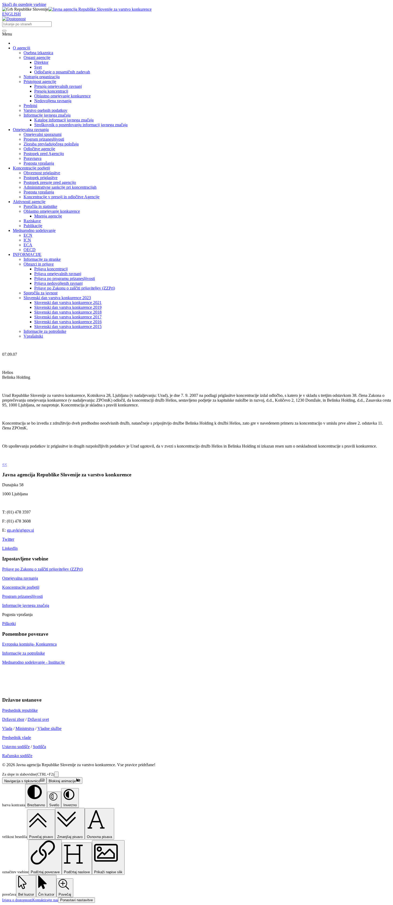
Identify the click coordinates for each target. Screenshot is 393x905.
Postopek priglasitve (40, 177)
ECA (28, 245)
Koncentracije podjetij (31, 168)
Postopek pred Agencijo (44, 153)
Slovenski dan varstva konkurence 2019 (68, 307)
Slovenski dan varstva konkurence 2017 (68, 317)
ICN (27, 240)
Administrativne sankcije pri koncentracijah (60, 187)
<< (4, 464)
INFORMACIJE (27, 254)
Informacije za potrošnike (45, 331)
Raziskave (32, 221)
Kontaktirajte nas (45, 900)
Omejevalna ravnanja (31, 129)
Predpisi (30, 105)
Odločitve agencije (39, 149)
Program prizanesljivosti (44, 139)
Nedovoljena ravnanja (52, 100)
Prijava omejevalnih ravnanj (57, 273)
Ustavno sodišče (16, 746)
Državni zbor (13, 719)
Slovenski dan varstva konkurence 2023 (57, 297)
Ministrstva (25, 728)
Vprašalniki (33, 336)
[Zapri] (56, 774)
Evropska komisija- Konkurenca (29, 644)
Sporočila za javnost (40, 293)
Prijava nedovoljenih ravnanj (58, 283)
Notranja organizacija (42, 76)
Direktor (41, 62)
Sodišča (39, 746)
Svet (38, 67)
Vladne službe (49, 728)
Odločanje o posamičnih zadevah (62, 72)
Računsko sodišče (17, 755)
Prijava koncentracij (51, 269)
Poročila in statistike (40, 206)
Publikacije (33, 225)
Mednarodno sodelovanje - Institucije (33, 662)
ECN (28, 235)
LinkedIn (10, 548)
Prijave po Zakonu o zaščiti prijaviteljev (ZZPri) (74, 288)
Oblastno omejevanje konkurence (62, 96)
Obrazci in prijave (39, 264)
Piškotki (9, 623)
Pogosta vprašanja (39, 163)
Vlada (7, 728)
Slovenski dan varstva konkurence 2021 (68, 302)
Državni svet (38, 719)
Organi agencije (37, 57)
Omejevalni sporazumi (42, 134)
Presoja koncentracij (51, 91)
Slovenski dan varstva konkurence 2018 (68, 312)
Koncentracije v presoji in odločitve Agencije (61, 197)
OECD (30, 249)
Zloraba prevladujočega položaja (51, 144)
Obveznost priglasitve (42, 173)
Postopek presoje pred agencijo (50, 182)
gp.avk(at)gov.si (20, 530)
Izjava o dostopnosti (17, 900)
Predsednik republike (20, 710)
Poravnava (32, 158)
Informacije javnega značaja (47, 115)
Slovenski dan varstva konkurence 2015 (68, 326)
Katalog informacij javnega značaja (64, 120)
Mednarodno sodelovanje (34, 230)
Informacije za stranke (42, 259)
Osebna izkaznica (38, 52)
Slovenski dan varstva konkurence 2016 (68, 321)
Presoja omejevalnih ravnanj (58, 86)
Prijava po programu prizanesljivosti (64, 278)
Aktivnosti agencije (29, 201)
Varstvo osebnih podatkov (45, 110)
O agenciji (21, 48)
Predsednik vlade (16, 737)
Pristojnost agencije (40, 81)
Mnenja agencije (48, 216)
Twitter (8, 539)
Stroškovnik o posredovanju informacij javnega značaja (81, 124)
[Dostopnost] (14, 19)
